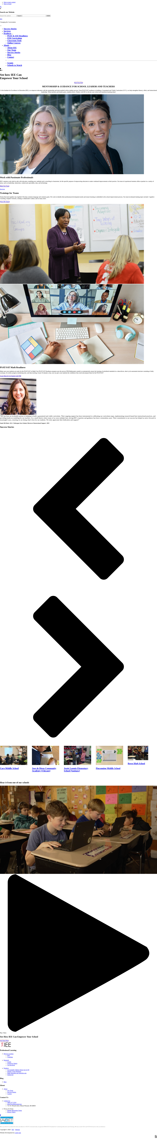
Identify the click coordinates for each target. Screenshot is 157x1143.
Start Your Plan (149, 19)
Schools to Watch (12, 1066)
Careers (9, 1096)
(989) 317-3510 (11, 1105)
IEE (1, 19)
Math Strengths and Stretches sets (16, 1075)
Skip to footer (7, 4)
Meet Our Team (4, 186)
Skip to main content (9, 2)
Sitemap (17, 1132)
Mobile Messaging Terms (14, 1113)
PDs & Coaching (8, 1056)
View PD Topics (5, 201)
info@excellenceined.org (14, 1106)
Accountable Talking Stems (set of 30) (18, 1072)
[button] (0, 25)
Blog (5, 1084)
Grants (9, 1064)
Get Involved (11, 1067)
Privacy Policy (11, 1114)
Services (2, 189)
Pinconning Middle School (44, 768)
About (5, 1091)
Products (6, 1070)
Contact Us (7, 1103)
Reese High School (72, 763)
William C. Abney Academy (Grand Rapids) (141, 777)
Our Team (10, 1093)
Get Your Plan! (4, 1043)
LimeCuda (18, 1135)
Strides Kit (10, 1077)
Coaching (10, 1059)
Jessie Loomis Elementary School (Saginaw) (12, 769)
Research (6, 1062)
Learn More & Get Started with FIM (10, 376)
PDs (8, 1058)
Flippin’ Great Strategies (14, 1074)
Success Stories (11, 1094)
